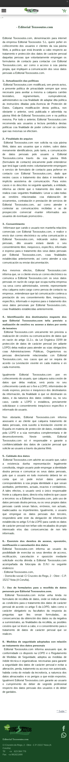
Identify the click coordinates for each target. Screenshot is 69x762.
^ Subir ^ (62, 711)
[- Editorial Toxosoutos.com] (31, 11)
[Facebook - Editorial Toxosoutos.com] (63, 731)
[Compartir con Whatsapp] (63, 737)
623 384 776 (17, 751)
